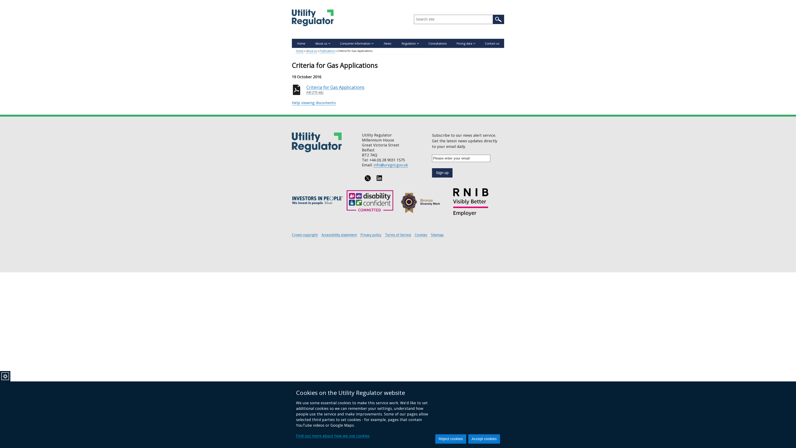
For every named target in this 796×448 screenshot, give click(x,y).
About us (311, 51)
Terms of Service (398, 235)
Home (301, 43)
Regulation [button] (409, 43)
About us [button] (321, 43)
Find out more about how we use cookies (333, 435)
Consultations (437, 43)
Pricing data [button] (464, 43)
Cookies (421, 235)
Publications (327, 51)
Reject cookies (451, 439)
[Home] (313, 18)
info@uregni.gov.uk (391, 164)
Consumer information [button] (355, 43)
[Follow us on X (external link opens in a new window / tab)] (368, 178)
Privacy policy (370, 235)
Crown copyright (305, 235)
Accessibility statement (339, 235)
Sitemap (437, 235)
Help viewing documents (314, 102)
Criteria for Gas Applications (335, 89)
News (387, 43)
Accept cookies (484, 439)
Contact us (492, 43)
